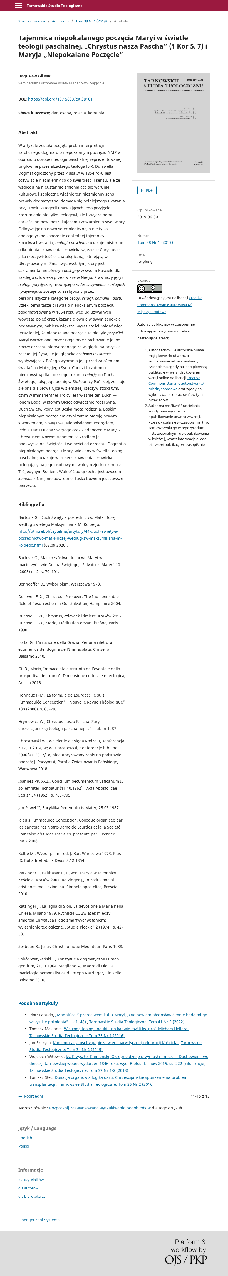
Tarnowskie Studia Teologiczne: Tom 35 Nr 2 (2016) (106, 1084)
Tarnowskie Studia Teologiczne (55, 5)
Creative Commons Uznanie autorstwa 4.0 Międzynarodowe (169, 304)
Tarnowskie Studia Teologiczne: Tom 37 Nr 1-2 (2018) (78, 1070)
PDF (149, 190)
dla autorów (28, 1187)
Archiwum (60, 21)
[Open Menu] (18, 5)
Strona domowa (31, 21)
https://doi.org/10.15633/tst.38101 (60, 99)
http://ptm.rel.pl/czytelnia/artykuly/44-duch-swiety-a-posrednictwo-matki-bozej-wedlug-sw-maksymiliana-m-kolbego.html (70, 538)
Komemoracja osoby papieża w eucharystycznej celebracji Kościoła (116, 1042)
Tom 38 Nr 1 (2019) (91, 21)
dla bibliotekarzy (32, 1196)
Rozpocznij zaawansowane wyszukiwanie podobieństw (100, 1107)
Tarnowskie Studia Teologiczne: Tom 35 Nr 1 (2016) (77, 1035)
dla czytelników (31, 1179)
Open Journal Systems (39, 1219)
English (25, 1137)
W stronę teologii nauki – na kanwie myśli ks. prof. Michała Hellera (126, 1028)
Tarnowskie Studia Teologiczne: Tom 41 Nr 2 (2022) (136, 1021)
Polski (23, 1146)
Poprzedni (33, 1096)
